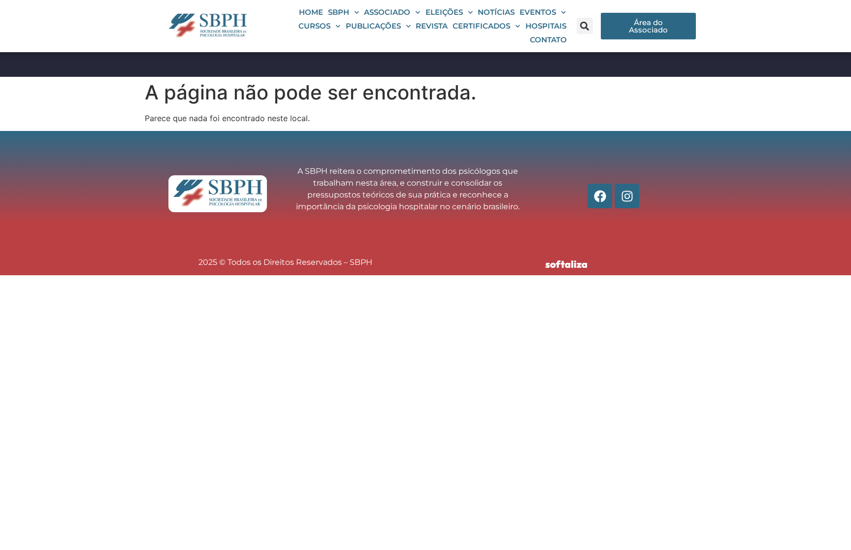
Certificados (481, 26)
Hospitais (545, 26)
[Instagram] (627, 196)
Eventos (538, 12)
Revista (432, 26)
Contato (548, 39)
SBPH (338, 12)
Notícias (496, 12)
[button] (585, 26)
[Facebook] (600, 196)
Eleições (444, 12)
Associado (387, 12)
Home (311, 12)
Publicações (373, 26)
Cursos (314, 26)
